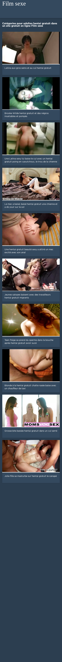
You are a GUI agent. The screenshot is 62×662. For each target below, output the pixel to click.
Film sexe (14, 3)
